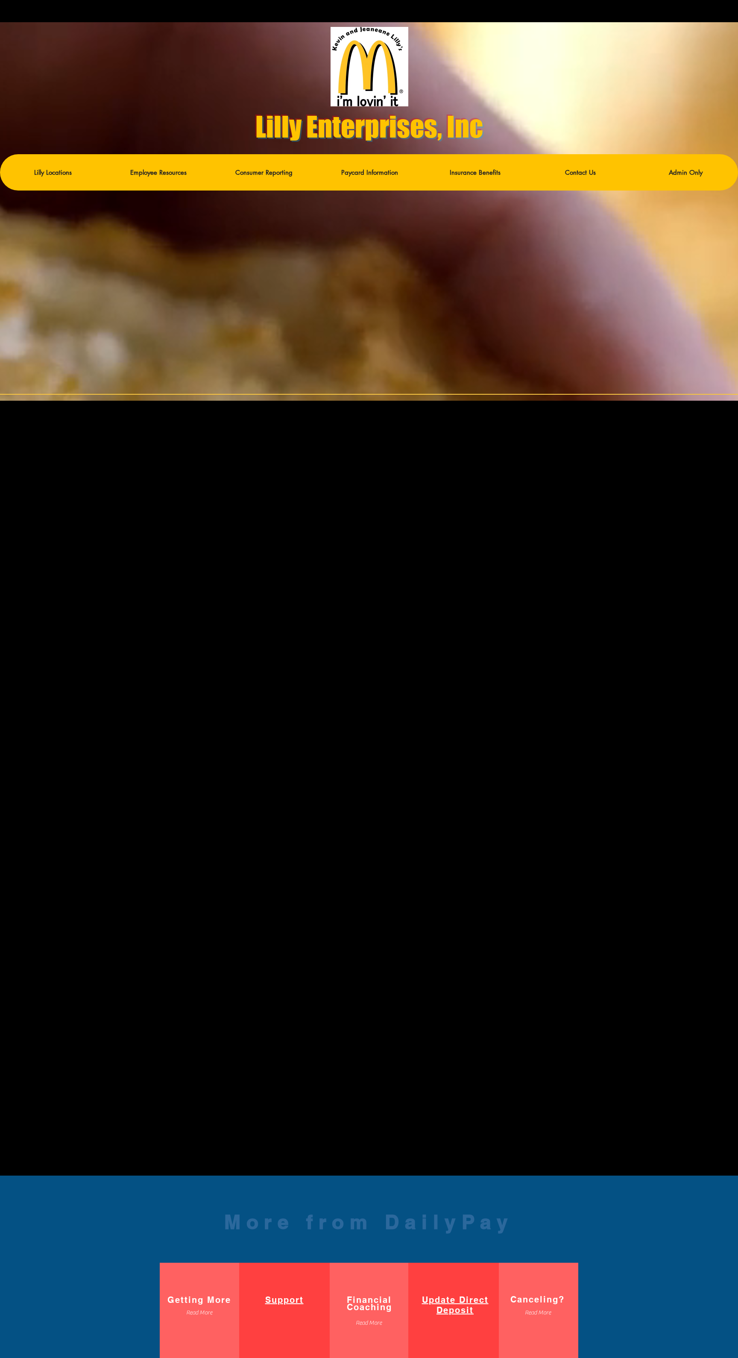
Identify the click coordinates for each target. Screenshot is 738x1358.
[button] (158, 172)
